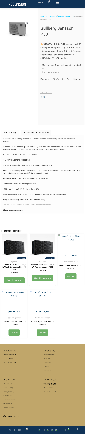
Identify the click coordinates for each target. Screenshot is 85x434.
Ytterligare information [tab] (36, 132)
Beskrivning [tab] (10, 132)
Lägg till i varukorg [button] (14, 280)
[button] (57, 2)
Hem (42, 16)
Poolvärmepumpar (66, 16)
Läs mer (71, 276)
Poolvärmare (51, 16)
